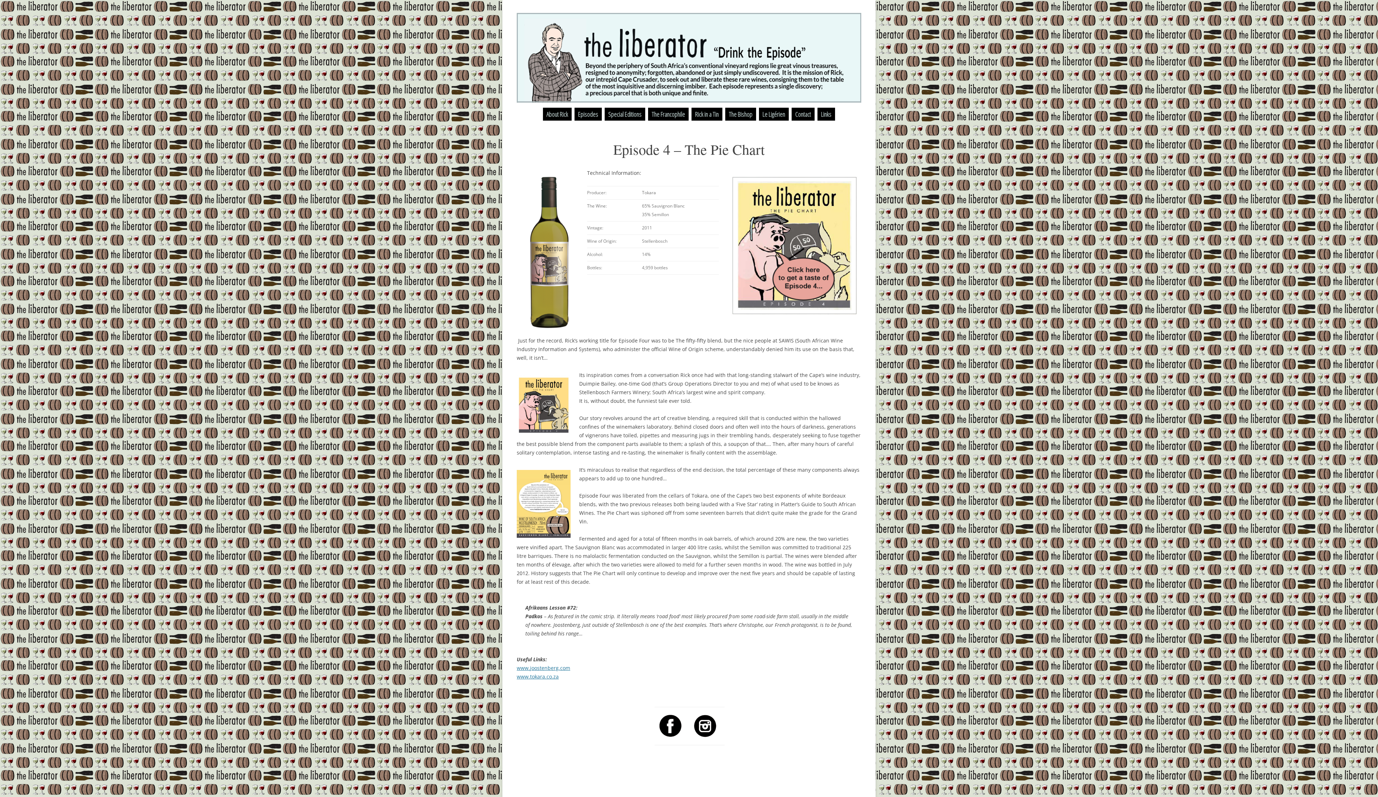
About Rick (557, 114)
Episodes (588, 114)
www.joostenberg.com (543, 668)
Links (826, 114)
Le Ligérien (774, 114)
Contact (803, 114)
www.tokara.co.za (538, 676)
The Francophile (668, 114)
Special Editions (625, 114)
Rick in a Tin (707, 114)
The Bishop (741, 114)
